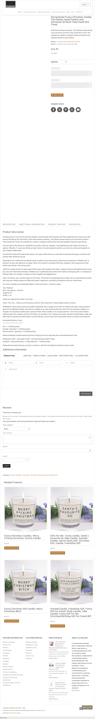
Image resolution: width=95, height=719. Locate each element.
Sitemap (29, 658)
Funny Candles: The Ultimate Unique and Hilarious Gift (57, 666)
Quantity (54, 62)
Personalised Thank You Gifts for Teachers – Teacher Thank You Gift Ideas (58, 686)
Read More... (76, 690)
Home (20, 12)
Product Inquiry (57, 224)
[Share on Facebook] (53, 109)
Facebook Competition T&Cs (13, 675)
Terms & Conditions (10, 672)
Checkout (79, 12)
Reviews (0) (74, 224)
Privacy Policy (8, 666)
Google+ (6, 664)
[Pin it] (65, 109)
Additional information (32, 224)
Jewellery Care (31, 647)
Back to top (87, 707)
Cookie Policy (8, 669)
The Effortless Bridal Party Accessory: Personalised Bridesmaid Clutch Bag (58, 646)
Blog (68, 12)
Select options (12, 548)
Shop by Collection (58, 12)
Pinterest (6, 658)
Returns (5, 647)
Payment (29, 650)
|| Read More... (54, 658)
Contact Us (7, 645)
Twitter (5, 656)
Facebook (6, 653)
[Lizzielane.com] (11, 4)
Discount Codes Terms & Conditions (11, 683)
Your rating (8, 425)
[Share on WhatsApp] (72, 109)
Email (5, 456)
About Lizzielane (9, 642)
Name (5, 446)
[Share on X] (59, 109)
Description (9, 224)
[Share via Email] (78, 109)
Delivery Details (31, 642)
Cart (72, 12)
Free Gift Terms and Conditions (10, 678)
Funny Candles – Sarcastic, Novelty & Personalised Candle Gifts (34, 475)
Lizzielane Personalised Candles (68, 41)
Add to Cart (58, 95)
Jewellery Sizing (32, 645)
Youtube (6, 661)
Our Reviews (7, 650)
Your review (7, 433)
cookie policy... (16, 713)
